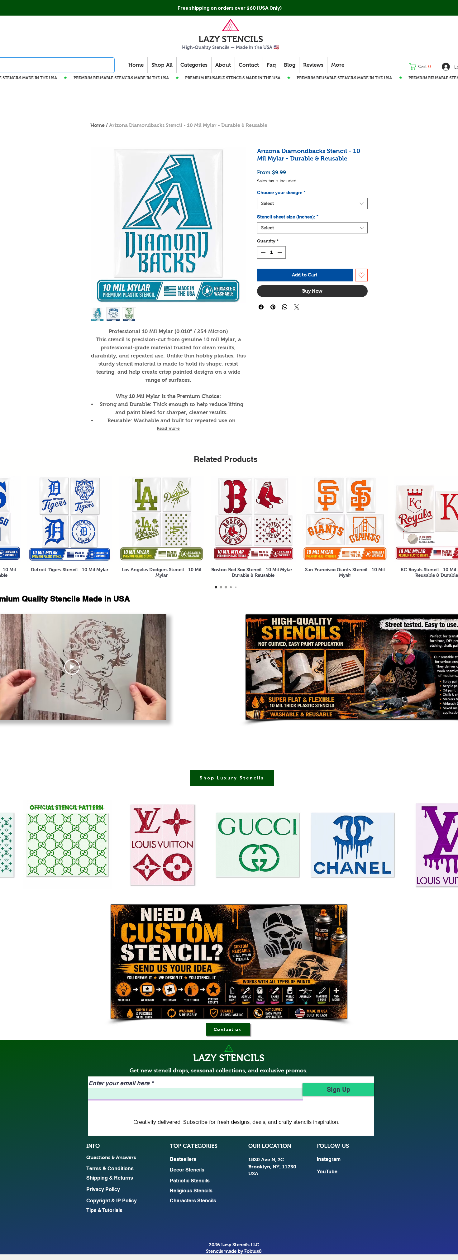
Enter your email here (119, 1083)
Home (97, 125)
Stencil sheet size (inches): (287, 216)
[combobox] (312, 203)
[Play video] (72, 667)
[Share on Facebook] (261, 307)
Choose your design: (281, 192)
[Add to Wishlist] (361, 275)
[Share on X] (296, 307)
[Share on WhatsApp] (285, 307)
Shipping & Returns (109, 1178)
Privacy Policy (103, 1189)
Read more (168, 428)
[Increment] (280, 252)
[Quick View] (70, 519)
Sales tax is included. (277, 180)
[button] (422, 66)
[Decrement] (262, 252)
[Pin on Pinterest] (273, 307)
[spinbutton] (271, 252)
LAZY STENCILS (230, 39)
